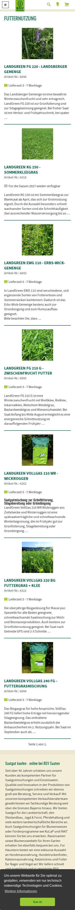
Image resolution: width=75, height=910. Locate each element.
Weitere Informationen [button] (21, 891)
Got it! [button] (37, 902)
